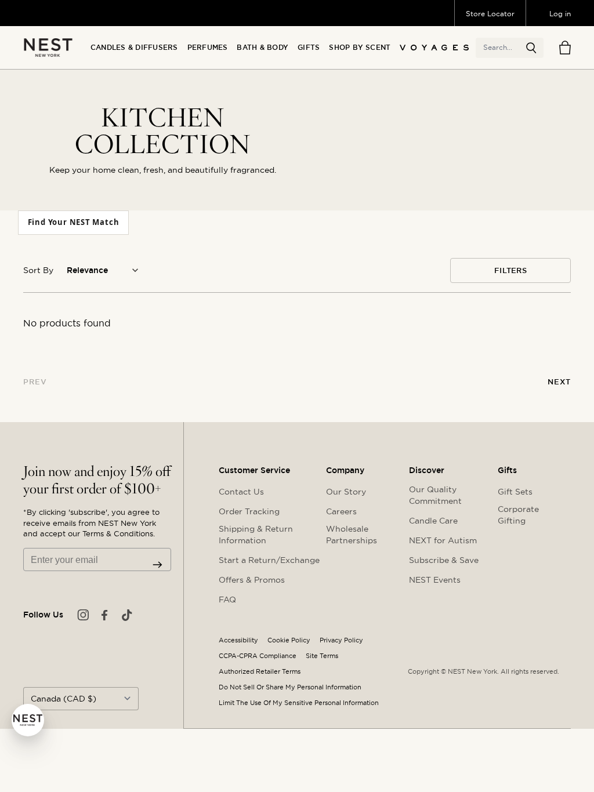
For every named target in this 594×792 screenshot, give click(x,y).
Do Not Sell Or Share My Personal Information (290, 687)
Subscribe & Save (444, 560)
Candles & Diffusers (134, 47)
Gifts (309, 47)
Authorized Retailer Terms (259, 672)
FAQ (227, 599)
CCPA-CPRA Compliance (257, 656)
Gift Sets (515, 491)
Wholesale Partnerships (351, 535)
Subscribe (157, 564)
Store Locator (490, 13)
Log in (560, 13)
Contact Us (241, 491)
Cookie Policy (288, 640)
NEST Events (435, 580)
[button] (531, 48)
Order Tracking (249, 511)
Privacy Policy (341, 640)
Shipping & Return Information (256, 535)
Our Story (346, 491)
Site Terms (322, 656)
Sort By (38, 270)
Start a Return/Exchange (269, 560)
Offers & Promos (252, 580)
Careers (341, 511)
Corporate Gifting (518, 515)
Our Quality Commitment (435, 495)
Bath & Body (262, 47)
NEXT (559, 382)
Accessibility (238, 640)
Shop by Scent (359, 47)
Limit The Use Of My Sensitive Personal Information (299, 703)
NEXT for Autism (443, 540)
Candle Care (433, 520)
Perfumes (207, 47)
